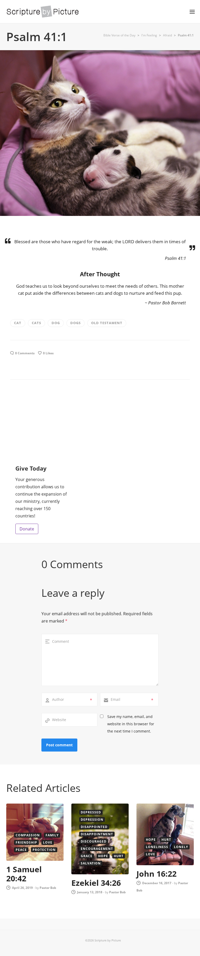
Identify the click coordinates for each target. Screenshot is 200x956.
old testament (106, 322)
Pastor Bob (48, 888)
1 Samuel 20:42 (24, 874)
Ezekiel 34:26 (96, 882)
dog (56, 322)
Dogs (75, 322)
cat (17, 322)
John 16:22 (156, 873)
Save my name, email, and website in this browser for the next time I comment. (130, 724)
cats (36, 322)
